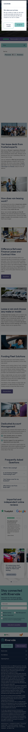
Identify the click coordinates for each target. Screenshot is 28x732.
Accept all (19, 24)
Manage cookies (8, 25)
